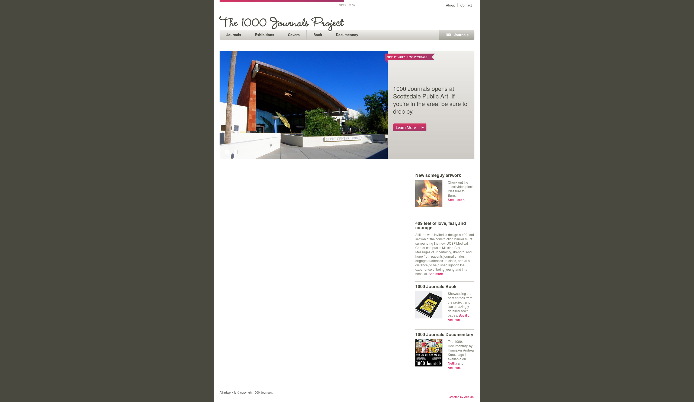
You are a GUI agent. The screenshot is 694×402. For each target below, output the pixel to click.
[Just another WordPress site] (283, 28)
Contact (466, 5)
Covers (294, 34)
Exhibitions (264, 34)
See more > (456, 199)
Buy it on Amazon (459, 317)
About (450, 5)
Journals (233, 34)
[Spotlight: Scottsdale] (304, 157)
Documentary (347, 34)
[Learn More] (410, 129)
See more (436, 273)
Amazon (454, 367)
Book (317, 34)
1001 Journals (456, 34)
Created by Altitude (461, 396)
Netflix (452, 363)
